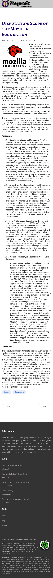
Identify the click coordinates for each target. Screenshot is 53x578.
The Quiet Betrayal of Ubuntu (12, 467)
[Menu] (49, 4)
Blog (3, 521)
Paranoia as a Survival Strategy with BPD (15, 500)
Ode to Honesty (7, 492)
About (4, 516)
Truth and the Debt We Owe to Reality (15, 475)
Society (6, 392)
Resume (5, 525)
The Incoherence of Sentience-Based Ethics (17, 484)
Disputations (19, 392)
